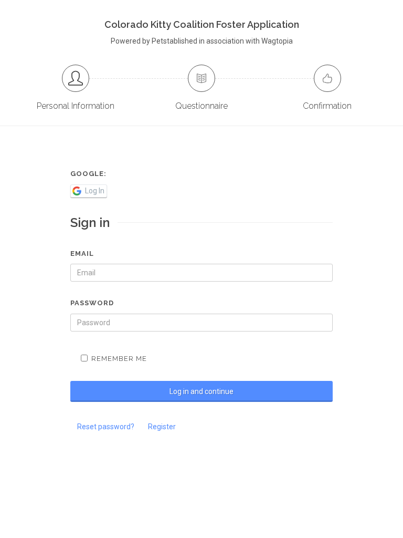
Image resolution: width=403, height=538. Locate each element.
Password (92, 303)
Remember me (119, 359)
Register (162, 426)
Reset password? (105, 426)
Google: (88, 174)
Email (82, 253)
